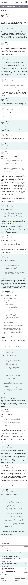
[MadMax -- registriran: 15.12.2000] (2, 108)
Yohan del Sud (8, 27)
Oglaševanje (17, 580)
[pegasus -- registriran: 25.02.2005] (2, 43)
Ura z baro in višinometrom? (8, 568)
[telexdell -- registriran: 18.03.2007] (2, 58)
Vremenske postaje (6, 548)
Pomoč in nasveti (9, 561)
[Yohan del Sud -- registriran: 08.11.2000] (2, 27)
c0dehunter (4, 564)
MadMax (7, 108)
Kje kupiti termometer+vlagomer (9, 563)
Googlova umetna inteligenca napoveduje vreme (12, 553)
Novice (7, 556)
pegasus (7, 42)
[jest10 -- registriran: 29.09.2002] (2, 80)
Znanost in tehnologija (13, 556)
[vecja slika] (10, 116)
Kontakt (2, 583)
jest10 (6, 79)
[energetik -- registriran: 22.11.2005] (2, 205)
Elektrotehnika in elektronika (11, 550)
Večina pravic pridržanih (20, 578)
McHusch (3, 555)
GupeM (3, 559)
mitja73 (6, 490)
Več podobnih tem (3, 574)
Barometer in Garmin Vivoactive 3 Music (12, 558)
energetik (7, 205)
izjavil (15, 156)
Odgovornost (4, 580)
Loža (7, 566)
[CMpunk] (2, 15)
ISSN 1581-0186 (18, 583)
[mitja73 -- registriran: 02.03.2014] (2, 490)
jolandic (3, 569)
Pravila (2, 578)
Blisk (2, 549)
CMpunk (7, 14)
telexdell (7, 58)
